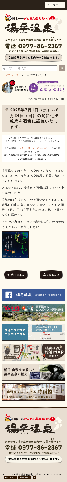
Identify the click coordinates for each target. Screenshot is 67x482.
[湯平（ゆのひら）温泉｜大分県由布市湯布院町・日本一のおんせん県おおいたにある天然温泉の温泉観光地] (33, 32)
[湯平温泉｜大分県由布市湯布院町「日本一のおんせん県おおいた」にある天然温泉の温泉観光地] (33, 433)
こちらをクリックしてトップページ (34, 148)
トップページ (10, 75)
